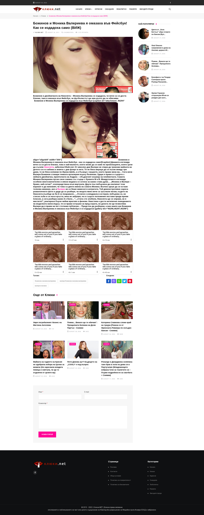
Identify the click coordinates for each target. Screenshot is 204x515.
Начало (79, 9)
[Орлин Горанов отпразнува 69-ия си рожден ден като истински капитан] (143, 97)
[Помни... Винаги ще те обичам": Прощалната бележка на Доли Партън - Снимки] (83, 310)
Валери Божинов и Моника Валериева (73, 281)
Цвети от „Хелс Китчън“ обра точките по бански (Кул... (161, 32)
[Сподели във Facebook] (108, 281)
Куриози (98, 9)
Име (40, 392)
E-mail (86, 392)
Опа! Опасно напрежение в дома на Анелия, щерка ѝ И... (161, 48)
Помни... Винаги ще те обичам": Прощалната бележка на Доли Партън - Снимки (82, 325)
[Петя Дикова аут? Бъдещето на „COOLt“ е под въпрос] (83, 349)
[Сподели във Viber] (114, 281)
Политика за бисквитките (119, 484)
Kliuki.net (39, 32)
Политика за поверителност (120, 480)
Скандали (109, 9)
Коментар (42, 403)
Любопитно (121, 9)
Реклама (113, 467)
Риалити (133, 9)
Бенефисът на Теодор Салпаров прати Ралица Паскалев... (161, 79)
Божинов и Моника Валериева (45, 281)
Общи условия (115, 476)
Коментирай (47, 434)
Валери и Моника (41, 286)
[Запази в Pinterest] (130, 281)
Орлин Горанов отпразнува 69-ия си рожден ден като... (160, 95)
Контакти (113, 471)
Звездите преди (146, 9)
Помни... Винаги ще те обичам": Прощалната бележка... (161, 63)
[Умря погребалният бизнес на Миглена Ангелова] (49, 310)
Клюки (88, 9)
